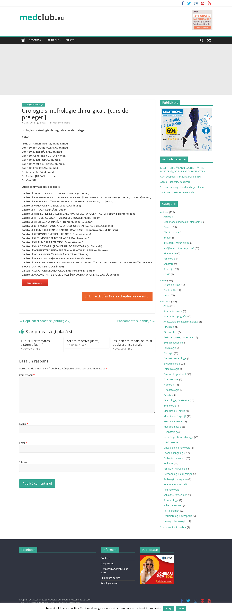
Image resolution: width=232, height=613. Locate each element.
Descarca (35, 40)
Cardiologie (170, 347)
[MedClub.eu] (23, 40)
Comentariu (27, 375)
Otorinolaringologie (174, 452)
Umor (167, 295)
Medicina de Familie (174, 410)
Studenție (169, 269)
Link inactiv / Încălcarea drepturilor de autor (117, 296)
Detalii (181, 608)
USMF (167, 274)
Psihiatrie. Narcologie (175, 468)
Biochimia (169, 326)
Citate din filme (172, 284)
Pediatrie (168, 463)
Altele (167, 305)
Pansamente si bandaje (136, 321)
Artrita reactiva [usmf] (83, 341)
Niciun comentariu (61, 122)
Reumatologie (171, 489)
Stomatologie (171, 500)
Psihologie (169, 258)
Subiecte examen (173, 505)
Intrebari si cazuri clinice (177, 242)
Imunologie (170, 405)
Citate (70, 40)
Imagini (168, 237)
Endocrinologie (172, 363)
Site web (24, 462)
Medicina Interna (173, 421)
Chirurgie (168, 353)
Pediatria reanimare (174, 458)
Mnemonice (170, 253)
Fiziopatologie (171, 389)
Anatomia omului (173, 311)
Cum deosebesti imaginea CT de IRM (180, 176)
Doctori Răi (170, 290)
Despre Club (107, 563)
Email (23, 442)
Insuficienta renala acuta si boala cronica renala (132, 343)
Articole (53, 40)
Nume (23, 423)
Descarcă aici (34, 283)
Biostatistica (170, 332)
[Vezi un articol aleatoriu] (209, 40)
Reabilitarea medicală (175, 484)
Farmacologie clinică (175, 374)
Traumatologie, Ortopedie (178, 515)
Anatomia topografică (176, 316)
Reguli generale (109, 583)
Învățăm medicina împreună (179, 248)
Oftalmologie (171, 442)
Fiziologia (169, 384)
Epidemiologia (171, 368)
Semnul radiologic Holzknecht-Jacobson (182, 187)
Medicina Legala (172, 426)
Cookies (105, 558)
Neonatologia (171, 431)
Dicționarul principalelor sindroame (183, 221)
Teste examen (171, 510)
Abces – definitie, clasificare (175, 181)
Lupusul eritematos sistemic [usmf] (35, 343)
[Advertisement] (116, 69)
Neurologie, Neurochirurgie (178, 437)
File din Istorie (171, 232)
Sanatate (168, 263)
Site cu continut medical (173, 527)
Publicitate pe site (110, 577)
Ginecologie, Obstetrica (176, 400)
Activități (168, 216)
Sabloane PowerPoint (175, 494)
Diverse (168, 227)
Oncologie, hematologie (177, 447)
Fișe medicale (171, 379)
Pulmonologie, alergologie (178, 473)
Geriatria (168, 395)
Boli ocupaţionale (173, 342)
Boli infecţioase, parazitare (178, 337)
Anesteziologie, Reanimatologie (181, 321)
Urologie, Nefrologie (33, 104)
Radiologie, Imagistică (176, 479)
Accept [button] (168, 608)
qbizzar (44, 122)
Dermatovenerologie (175, 358)
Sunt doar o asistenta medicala (177, 192)
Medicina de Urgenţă (175, 416)
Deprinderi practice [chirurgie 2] (44, 321)
